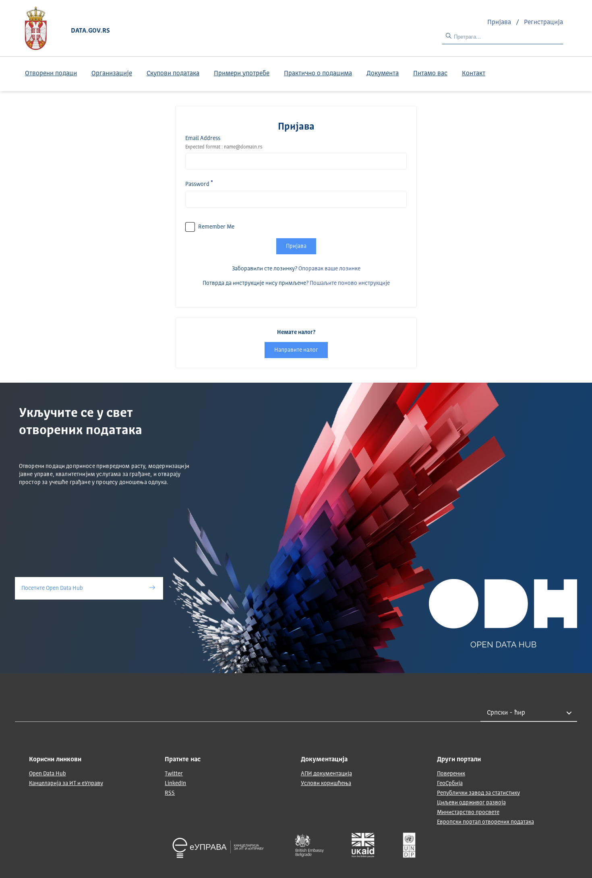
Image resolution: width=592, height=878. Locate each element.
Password (197, 184)
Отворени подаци (51, 73)
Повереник (451, 774)
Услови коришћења (326, 783)
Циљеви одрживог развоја (471, 803)
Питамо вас (430, 73)
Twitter (174, 774)
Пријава (500, 22)
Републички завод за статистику (478, 793)
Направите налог (296, 350)
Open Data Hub (47, 774)
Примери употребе (241, 73)
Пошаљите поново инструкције (350, 283)
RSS (170, 793)
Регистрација (543, 22)
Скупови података (173, 73)
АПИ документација (326, 774)
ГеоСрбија (450, 783)
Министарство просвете (468, 812)
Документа (382, 73)
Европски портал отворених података (485, 822)
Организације (111, 73)
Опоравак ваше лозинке (329, 269)
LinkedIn (175, 783)
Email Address (202, 138)
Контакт (473, 73)
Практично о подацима (318, 73)
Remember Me (216, 227)
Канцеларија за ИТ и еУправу (66, 783)
